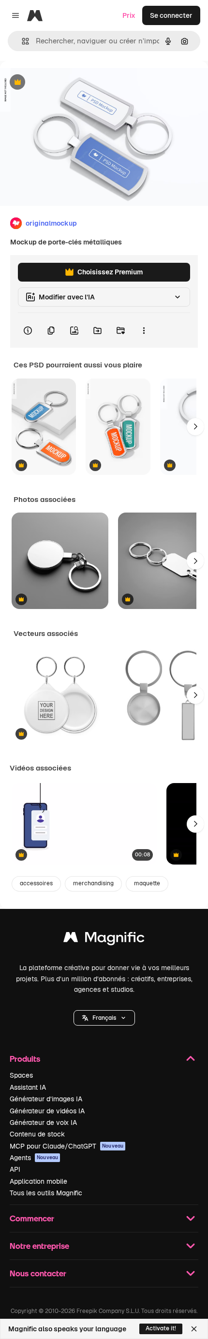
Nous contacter (38, 1273)
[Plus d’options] (143, 330)
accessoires (36, 883)
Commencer (32, 1218)
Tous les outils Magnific (46, 1193)
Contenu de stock (37, 1134)
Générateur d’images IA (46, 1099)
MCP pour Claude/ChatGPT (66, 1146)
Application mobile (38, 1181)
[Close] (194, 1329)
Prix (128, 15)
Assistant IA (28, 1087)
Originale (63, 82)
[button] (104, 1018)
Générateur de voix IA (43, 1122)
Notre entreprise (39, 1246)
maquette (147, 883)
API (15, 1169)
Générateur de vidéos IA (47, 1111)
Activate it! (161, 1328)
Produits (25, 1059)
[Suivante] (195, 427)
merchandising (93, 883)
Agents (34, 1157)
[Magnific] (104, 939)
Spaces (21, 1075)
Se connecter (171, 15)
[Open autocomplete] (21, 41)
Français (104, 1018)
